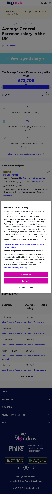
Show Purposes (26, 287)
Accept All (26, 274)
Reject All (25, 281)
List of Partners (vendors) (15, 268)
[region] (26, 247)
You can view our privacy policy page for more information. (24, 245)
